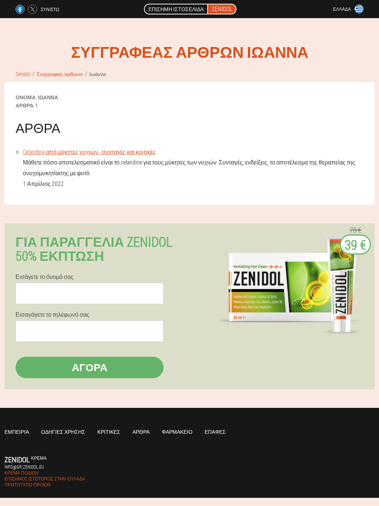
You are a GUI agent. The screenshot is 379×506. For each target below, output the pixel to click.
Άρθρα (141, 431)
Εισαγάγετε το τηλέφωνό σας (53, 314)
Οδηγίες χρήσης (63, 431)
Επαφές (215, 431)
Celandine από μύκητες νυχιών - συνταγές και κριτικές (89, 152)
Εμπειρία (16, 431)
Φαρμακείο (177, 431)
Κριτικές (108, 431)
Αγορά (89, 367)
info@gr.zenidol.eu (24, 467)
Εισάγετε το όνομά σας (45, 277)
